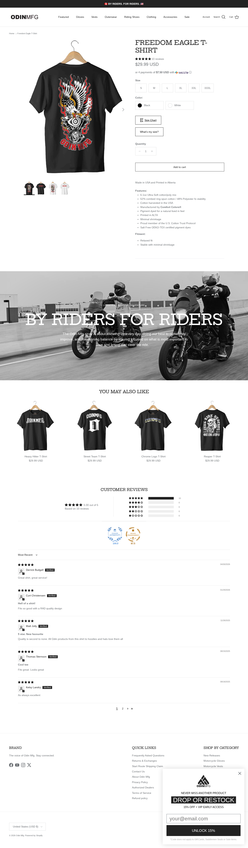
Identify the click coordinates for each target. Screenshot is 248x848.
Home (11, 34)
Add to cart (179, 167)
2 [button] (122, 708)
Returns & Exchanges (144, 760)
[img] (26, 564)
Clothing (151, 16)
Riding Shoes (131, 16)
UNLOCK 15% (203, 831)
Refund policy (140, 798)
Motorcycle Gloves (214, 760)
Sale (187, 16)
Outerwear (111, 16)
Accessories (170, 16)
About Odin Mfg (141, 776)
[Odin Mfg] (24, 17)
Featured (63, 16)
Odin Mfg (20, 835)
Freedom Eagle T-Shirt (27, 34)
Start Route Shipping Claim (147, 766)
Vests (94, 16)
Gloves (80, 16)
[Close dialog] (240, 773)
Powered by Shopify (34, 835)
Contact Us (138, 771)
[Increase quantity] (153, 151)
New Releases (212, 755)
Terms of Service (141, 792)
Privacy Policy (140, 782)
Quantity (140, 143)
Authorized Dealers (143, 787)
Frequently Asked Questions (148, 755)
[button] (143, 58)
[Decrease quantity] (138, 151)
